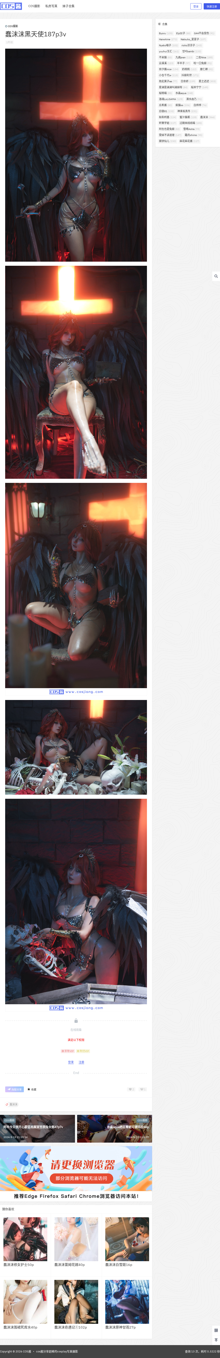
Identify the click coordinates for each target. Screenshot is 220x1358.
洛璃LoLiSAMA (171, 99)
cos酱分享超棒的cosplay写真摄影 (57, 1351)
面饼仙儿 (167, 141)
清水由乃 (194, 99)
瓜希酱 (165, 105)
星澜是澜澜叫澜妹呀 (173, 87)
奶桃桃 (189, 69)
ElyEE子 (183, 33)
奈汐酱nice (169, 69)
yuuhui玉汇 (169, 51)
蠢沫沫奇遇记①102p (70, 1327)
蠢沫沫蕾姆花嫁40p (69, 1264)
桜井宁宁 (199, 87)
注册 (81, 1062)
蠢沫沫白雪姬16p (118, 1264)
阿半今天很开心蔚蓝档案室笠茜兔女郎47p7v (33, 1127)
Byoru (166, 33)
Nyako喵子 (168, 45)
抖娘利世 (190, 75)
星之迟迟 (207, 81)
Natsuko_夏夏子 (193, 39)
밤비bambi (191, 51)
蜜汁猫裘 (188, 117)
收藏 (33, 1089)
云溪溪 (166, 63)
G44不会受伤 (204, 33)
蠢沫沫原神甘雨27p (120, 1327)
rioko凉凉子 (192, 45)
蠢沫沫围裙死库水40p (20, 1327)
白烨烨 (200, 105)
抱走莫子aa (168, 81)
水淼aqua (184, 93)
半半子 (183, 63)
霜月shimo (193, 135)
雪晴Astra (191, 129)
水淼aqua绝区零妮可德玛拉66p (128, 1127)
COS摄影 (13, 26)
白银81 (166, 111)
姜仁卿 (206, 69)
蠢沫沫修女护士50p (18, 1264)
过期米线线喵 (191, 123)
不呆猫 (165, 57)
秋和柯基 (167, 117)
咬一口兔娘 (203, 63)
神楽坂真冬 (187, 111)
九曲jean (184, 57)
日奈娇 (188, 81)
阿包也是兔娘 (169, 129)
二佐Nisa (204, 57)
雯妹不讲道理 (170, 135)
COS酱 (26, 1351)
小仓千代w (168, 75)
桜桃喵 (165, 93)
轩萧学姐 (167, 123)
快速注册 (212, 6)
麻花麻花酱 (189, 141)
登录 (196, 6)
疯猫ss (183, 105)
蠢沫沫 (207, 117)
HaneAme (168, 39)
